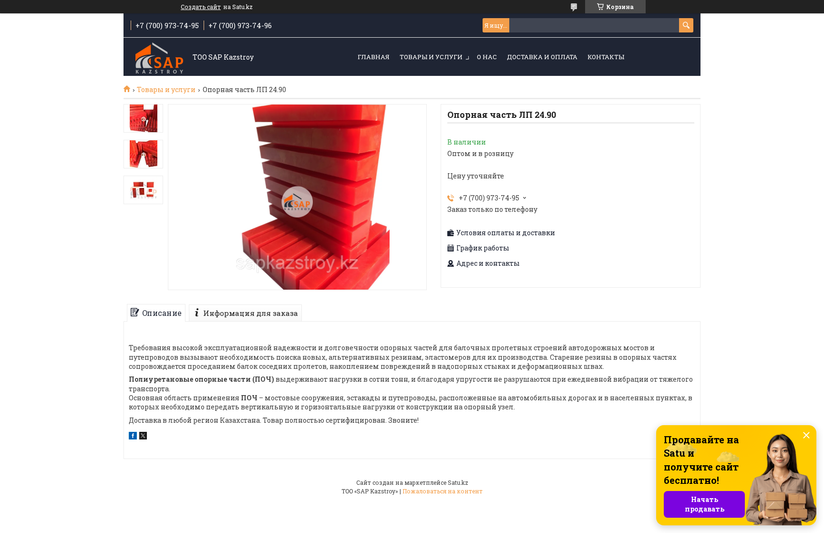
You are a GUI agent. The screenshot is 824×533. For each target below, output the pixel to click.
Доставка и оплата (542, 56)
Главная (374, 56)
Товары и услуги (431, 56)
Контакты (605, 56)
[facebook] (133, 436)
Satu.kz (458, 482)
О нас (487, 56)
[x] (143, 436)
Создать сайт (201, 6)
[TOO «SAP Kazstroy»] (159, 57)
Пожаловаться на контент (442, 491)
